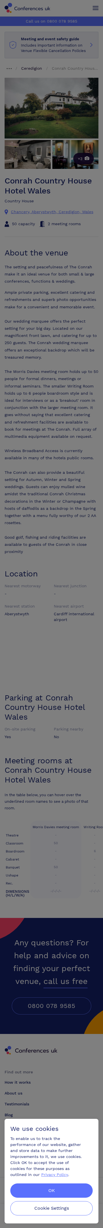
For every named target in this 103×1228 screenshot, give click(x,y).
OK (51, 1190)
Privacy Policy (54, 1174)
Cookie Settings (51, 1208)
